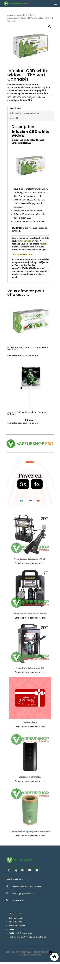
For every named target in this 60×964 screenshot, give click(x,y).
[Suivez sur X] (16, 870)
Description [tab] (15, 108)
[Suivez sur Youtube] (30, 870)
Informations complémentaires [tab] (24, 113)
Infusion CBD (26, 100)
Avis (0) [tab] (14, 118)
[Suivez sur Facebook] (9, 870)
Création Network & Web (30, 955)
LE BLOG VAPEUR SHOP (22, 254)
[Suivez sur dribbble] (37, 870)
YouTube (43, 244)
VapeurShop (25, 241)
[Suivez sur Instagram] (23, 870)
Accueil (10, 15)
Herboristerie (21, 15)
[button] (49, 26)
